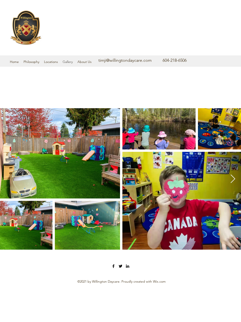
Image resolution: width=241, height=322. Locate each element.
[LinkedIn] (127, 266)
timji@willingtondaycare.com (125, 60)
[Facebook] (113, 266)
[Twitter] (120, 266)
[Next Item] (233, 179)
